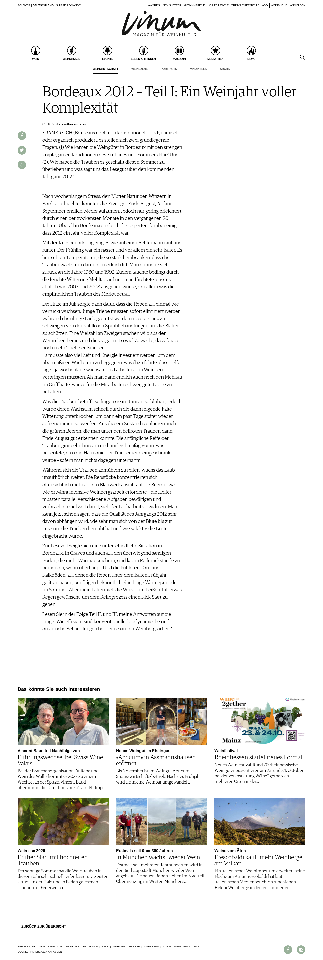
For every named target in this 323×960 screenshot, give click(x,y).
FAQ (196, 946)
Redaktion (90, 946)
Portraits (169, 68)
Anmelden (297, 5)
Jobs (105, 946)
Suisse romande (68, 5)
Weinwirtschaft (105, 68)
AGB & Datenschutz (176, 946)
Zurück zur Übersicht (43, 926)
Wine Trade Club (50, 946)
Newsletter (172, 5)
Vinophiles (198, 68)
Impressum (151, 946)
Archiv (225, 68)
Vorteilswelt (218, 5)
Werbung (118, 946)
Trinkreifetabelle (245, 5)
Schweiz (24, 5)
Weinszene (139, 68)
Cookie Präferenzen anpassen (40, 951)
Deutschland (43, 5)
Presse (134, 946)
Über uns (72, 946)
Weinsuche (279, 5)
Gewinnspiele (194, 5)
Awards (154, 5)
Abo (265, 5)
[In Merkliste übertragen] (22, 165)
